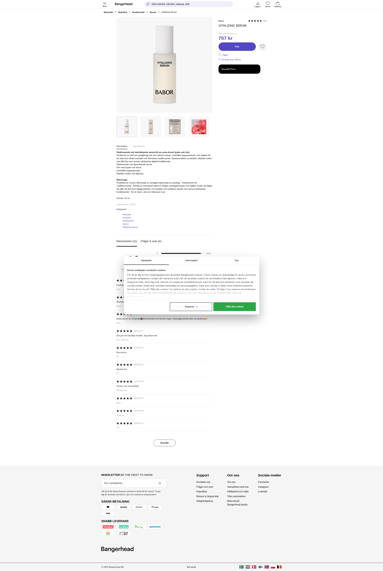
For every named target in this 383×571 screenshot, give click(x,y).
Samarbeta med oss (238, 487)
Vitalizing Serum (130, 227)
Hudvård (122, 12)
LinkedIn (262, 491)
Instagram (263, 487)
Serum (153, 12)
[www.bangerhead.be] (279, 567)
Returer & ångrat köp (207, 496)
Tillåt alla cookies (235, 306)
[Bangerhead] (126, 4)
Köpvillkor (201, 491)
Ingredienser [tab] (139, 146)
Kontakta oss (203, 482)
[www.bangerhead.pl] (273, 567)
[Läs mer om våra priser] (236, 34)
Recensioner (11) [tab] (126, 241)
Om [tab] (237, 260)
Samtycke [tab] (146, 260)
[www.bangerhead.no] (266, 567)
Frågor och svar (204, 487)
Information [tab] (191, 260)
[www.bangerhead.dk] (254, 567)
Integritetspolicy (204, 501)
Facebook (263, 482)
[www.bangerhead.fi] (260, 567)
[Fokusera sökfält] (148, 4)
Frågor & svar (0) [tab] (151, 241)
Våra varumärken (236, 496)
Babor (221, 21)
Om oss (231, 482)
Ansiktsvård (138, 12)
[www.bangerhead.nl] (247, 567)
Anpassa (189, 306)
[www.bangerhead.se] (241, 567)
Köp (237, 46)
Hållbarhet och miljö (238, 491)
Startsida (108, 12)
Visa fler (164, 443)
